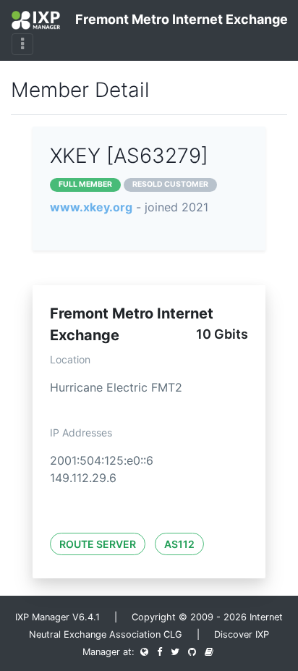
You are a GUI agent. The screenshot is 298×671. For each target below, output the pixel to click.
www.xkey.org (91, 207)
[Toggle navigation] (22, 44)
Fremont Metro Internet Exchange (173, 19)
